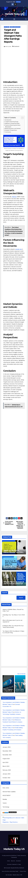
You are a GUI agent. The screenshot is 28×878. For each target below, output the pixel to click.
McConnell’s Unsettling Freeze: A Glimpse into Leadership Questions (19, 525)
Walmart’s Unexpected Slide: (12, 123)
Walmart (14, 196)
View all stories (21, 673)
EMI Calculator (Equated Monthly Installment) (14, 867)
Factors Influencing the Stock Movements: (12, 126)
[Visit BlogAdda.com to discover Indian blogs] (14, 818)
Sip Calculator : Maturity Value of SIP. (14, 874)
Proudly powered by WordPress (9, 855)
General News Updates (9, 791)
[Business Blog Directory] (5, 812)
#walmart (16, 46)
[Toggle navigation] (14, 19)
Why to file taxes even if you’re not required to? (13, 583)
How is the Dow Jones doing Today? (10, 871)
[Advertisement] (14, 66)
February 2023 (7, 770)
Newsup (23, 855)
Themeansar (14, 857)
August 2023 (6, 758)
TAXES (5, 803)
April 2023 (5, 762)
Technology (6, 807)
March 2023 (6, 766)
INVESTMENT (7, 795)
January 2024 (6, 747)
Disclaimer (18, 860)
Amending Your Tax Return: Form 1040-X (12, 567)
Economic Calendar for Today (14, 864)
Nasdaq (5, 799)
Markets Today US (14, 14)
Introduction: (8, 120)
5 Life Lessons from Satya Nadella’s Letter (9, 523)
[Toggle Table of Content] (21, 118)
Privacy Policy (23, 871)
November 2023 (7, 754)
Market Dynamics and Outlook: (13, 128)
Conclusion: (8, 132)
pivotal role (19, 249)
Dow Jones (6, 788)
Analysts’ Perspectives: (11, 130)
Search (4, 592)
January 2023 (6, 774)
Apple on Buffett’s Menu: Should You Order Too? (13, 552)
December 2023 (7, 751)
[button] (25, 19)
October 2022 (6, 777)
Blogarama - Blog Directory (10, 822)
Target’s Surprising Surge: (11, 121)
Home (8, 860)
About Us (13, 860)
